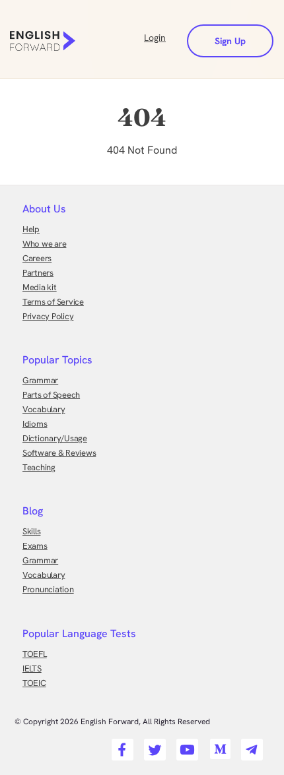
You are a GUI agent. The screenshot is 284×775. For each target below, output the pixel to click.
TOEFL (34, 654)
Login (155, 38)
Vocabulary (43, 409)
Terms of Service (53, 301)
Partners (37, 272)
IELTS (32, 668)
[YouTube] (185, 745)
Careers (37, 258)
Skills (31, 531)
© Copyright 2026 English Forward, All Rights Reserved (112, 721)
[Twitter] (153, 745)
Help (31, 229)
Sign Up (230, 41)
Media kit (39, 287)
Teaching (38, 467)
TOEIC (34, 683)
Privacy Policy (47, 316)
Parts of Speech (51, 394)
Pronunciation (48, 589)
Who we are (44, 243)
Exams (35, 545)
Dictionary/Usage (54, 438)
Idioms (34, 423)
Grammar (40, 380)
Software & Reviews (59, 452)
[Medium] (218, 745)
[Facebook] (120, 745)
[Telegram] (250, 745)
